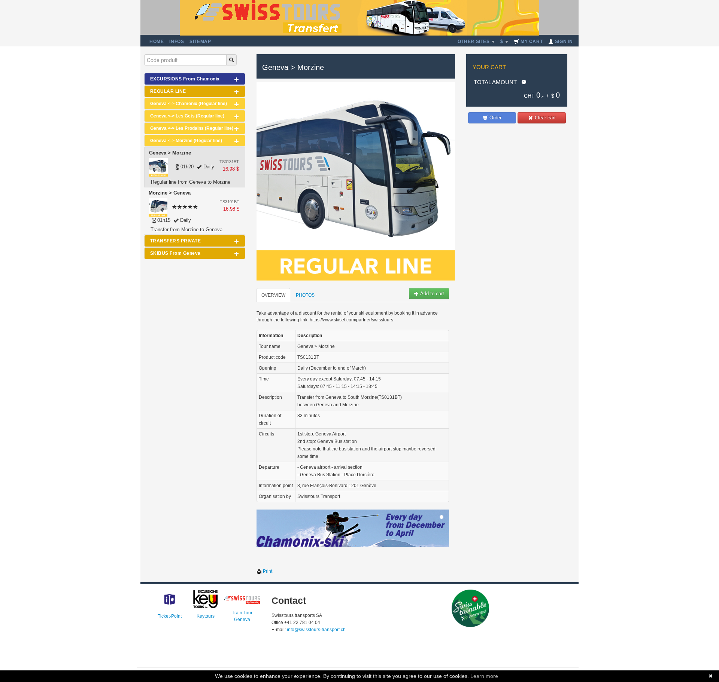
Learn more (484, 676)
